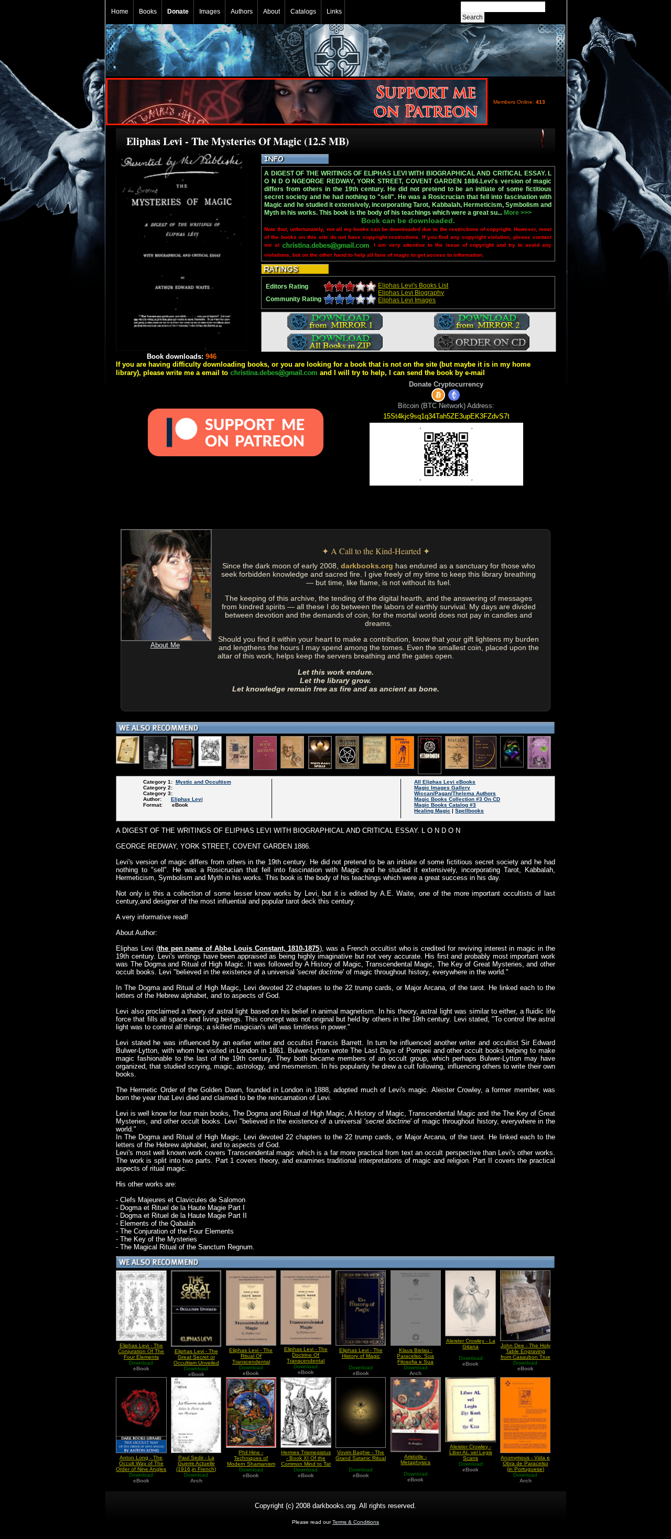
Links (334, 11)
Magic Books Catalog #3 (445, 805)
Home (119, 11)
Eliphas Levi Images (407, 300)
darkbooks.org (367, 566)
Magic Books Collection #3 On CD (457, 799)
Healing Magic (432, 811)
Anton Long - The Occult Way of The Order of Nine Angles (141, 1463)
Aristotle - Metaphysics (415, 1459)
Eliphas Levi (187, 799)
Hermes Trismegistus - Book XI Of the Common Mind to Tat (306, 1458)
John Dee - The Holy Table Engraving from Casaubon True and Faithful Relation (525, 1354)
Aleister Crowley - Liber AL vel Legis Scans (470, 1452)
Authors (242, 11)
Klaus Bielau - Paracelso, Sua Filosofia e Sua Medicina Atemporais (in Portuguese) (415, 1361)
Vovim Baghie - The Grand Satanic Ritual (361, 1455)
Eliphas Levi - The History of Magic (361, 1353)
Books (148, 11)
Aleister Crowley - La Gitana (470, 1343)
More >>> (518, 212)
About (271, 11)
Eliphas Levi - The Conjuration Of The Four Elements (141, 1351)
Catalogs (303, 11)
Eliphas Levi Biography (411, 292)
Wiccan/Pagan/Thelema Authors (455, 793)
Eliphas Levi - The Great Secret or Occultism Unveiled (196, 1357)
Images (209, 11)
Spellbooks (469, 811)
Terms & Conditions (355, 1522)
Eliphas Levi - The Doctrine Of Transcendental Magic (306, 1357)
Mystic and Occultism (203, 782)
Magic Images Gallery (442, 787)
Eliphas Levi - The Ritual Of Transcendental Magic (251, 1358)
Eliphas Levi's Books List (413, 285)
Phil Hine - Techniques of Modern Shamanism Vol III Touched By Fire (251, 1463)
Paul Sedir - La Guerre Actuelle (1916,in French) (196, 1463)
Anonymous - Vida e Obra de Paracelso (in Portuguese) (525, 1463)
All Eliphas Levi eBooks (444, 782)
